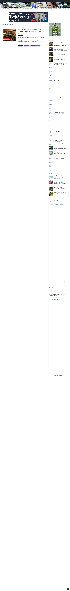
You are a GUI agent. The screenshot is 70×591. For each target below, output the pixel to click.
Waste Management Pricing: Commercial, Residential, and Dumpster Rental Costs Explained (59, 44)
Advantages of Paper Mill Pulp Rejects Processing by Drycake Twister (59, 54)
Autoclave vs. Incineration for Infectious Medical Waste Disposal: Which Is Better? (60, 79)
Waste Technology (26, 8)
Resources (17, 8)
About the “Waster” (55, 0)
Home (49, 0)
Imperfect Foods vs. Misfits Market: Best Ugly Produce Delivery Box (58, 113)
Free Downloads (7, 8)
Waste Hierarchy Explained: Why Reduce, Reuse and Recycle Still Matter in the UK (59, 177)
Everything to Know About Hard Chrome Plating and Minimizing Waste (59, 153)
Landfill (35, 8)
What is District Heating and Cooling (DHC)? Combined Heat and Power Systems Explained (59, 188)
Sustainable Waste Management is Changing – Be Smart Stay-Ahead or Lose (59, 148)
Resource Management (54, 8)
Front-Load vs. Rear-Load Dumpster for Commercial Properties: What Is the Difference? (60, 49)
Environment (43, 8)
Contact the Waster (62, 0)
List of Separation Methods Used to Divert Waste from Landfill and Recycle (60, 158)
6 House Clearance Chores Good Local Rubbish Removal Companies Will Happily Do (59, 142)
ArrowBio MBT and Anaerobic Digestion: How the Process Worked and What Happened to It (31, 31)
